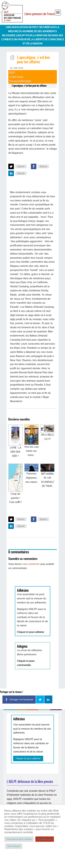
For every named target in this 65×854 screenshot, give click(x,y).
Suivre (20, 166)
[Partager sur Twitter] (40, 699)
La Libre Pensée (16, 76)
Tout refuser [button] (13, 846)
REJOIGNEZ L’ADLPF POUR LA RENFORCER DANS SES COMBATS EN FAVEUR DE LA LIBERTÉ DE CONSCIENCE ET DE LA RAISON (32, 39)
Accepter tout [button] (44, 839)
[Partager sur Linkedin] (48, 699)
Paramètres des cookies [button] (19, 839)
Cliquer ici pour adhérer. (30, 632)
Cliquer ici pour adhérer (28, 758)
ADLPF (12, 72)
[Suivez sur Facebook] (33, 166)
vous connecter (31, 564)
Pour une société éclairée (20, 81)
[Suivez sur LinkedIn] (11, 173)
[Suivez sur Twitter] (11, 166)
